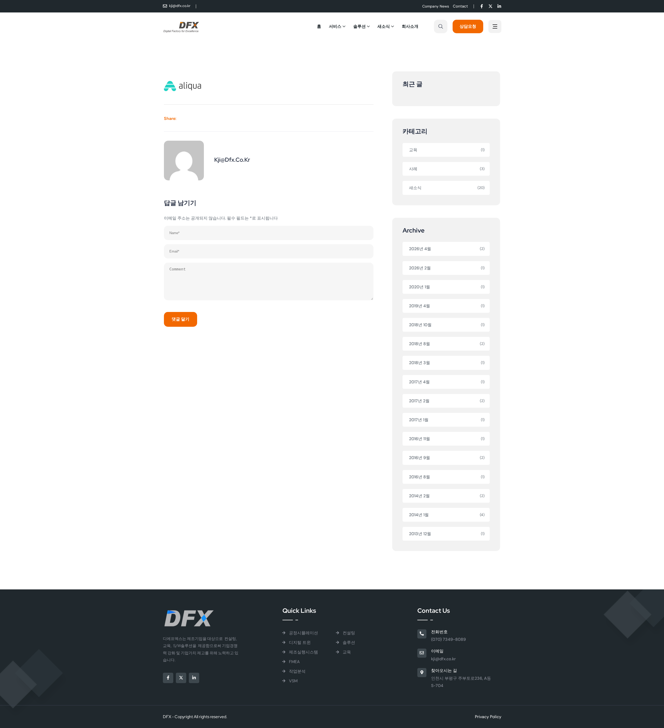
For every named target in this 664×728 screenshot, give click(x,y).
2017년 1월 (418, 420)
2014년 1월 (419, 515)
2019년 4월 (419, 306)
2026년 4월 (420, 248)
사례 (413, 169)
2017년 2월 (419, 401)
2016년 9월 (419, 457)
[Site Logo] (181, 26)
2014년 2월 (419, 496)
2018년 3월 (419, 362)
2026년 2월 (420, 268)
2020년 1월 (419, 287)
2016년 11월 (419, 438)
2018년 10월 (420, 325)
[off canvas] (494, 27)
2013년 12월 (420, 533)
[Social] (482, 6)
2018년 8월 (419, 343)
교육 (413, 150)
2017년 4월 (419, 382)
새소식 (415, 187)
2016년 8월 (419, 477)
